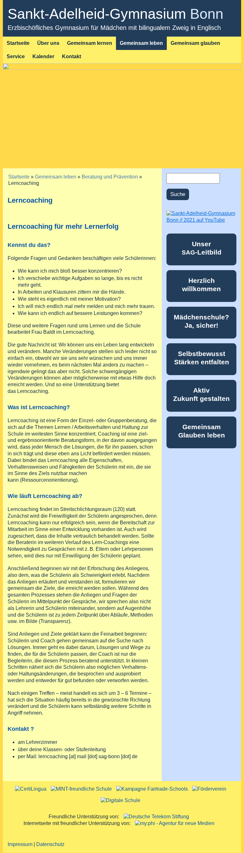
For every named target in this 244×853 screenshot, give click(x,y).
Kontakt (71, 56)
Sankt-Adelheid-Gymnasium (115, 14)
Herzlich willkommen (201, 284)
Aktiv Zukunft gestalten (201, 394)
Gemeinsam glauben (195, 43)
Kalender (43, 56)
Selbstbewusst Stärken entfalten (201, 357)
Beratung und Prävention (110, 176)
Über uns (48, 43)
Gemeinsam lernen (89, 43)
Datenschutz (50, 844)
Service (16, 56)
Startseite (18, 43)
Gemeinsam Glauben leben (201, 430)
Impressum (20, 844)
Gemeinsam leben (141, 43)
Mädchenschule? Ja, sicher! (201, 321)
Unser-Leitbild (201, 247)
